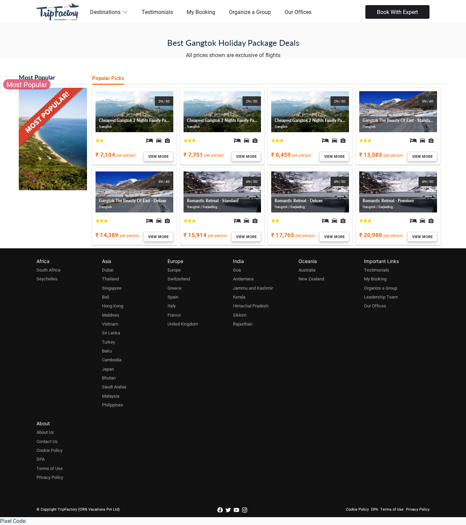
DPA (41, 459)
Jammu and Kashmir (253, 288)
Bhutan (109, 378)
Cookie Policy (49, 450)
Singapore (111, 288)
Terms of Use (50, 468)
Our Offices (298, 11)
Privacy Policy (50, 477)
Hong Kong (112, 306)
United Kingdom (183, 324)
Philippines (112, 405)
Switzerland (179, 279)
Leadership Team (381, 297)
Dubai (107, 270)
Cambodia (111, 360)
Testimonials (157, 11)
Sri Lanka (111, 333)
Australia (307, 270)
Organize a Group (250, 11)
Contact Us (47, 441)
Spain (173, 297)
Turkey (108, 342)
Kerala (239, 297)
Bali (105, 297)
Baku (107, 351)
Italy (172, 306)
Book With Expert (397, 11)
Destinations (105, 11)
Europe (174, 270)
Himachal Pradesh (250, 306)
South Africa (48, 270)
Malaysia (110, 396)
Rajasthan (242, 324)
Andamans (243, 279)
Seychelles (47, 279)
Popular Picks (108, 78)
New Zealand (311, 279)
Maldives (110, 315)
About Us (45, 432)
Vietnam (110, 324)
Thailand (110, 279)
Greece (174, 288)
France (174, 315)
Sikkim (239, 315)
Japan (108, 369)
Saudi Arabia (114, 387)
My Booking (201, 11)
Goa (237, 270)
